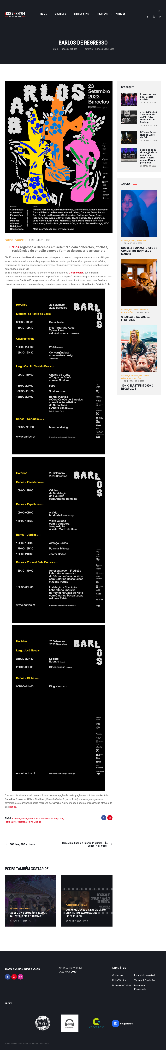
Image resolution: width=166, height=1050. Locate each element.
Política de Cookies (121, 985)
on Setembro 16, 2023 (39, 240)
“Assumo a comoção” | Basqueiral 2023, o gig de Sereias (29, 914)
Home (55, 49)
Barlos (14, 247)
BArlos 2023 (34, 818)
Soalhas (21, 822)
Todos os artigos (68, 49)
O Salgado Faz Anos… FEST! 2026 (135, 318)
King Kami (58, 818)
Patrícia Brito (11, 822)
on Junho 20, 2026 (148, 141)
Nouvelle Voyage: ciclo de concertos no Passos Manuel (139, 250)
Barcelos (16, 818)
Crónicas (14, 908)
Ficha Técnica (119, 980)
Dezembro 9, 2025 (134, 381)
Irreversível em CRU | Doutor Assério (148, 97)
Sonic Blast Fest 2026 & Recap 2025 (137, 387)
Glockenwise (76, 272)
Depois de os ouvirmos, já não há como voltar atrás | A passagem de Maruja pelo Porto (148, 156)
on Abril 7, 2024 (73, 921)
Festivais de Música (138, 310)
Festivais (88, 49)
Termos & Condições (144, 980)
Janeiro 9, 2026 (133, 243)
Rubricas (82, 905)
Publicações (21, 240)
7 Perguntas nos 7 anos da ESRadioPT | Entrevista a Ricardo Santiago (148, 117)
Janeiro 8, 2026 (145, 312)
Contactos (117, 975)
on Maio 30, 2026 (148, 166)
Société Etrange (33, 822)
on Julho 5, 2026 (148, 103)
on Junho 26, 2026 (148, 125)
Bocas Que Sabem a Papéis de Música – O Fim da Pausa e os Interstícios (86, 913)
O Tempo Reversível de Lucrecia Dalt (148, 135)
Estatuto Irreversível (144, 975)
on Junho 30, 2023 (18, 921)
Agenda (124, 241)
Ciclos (132, 241)
